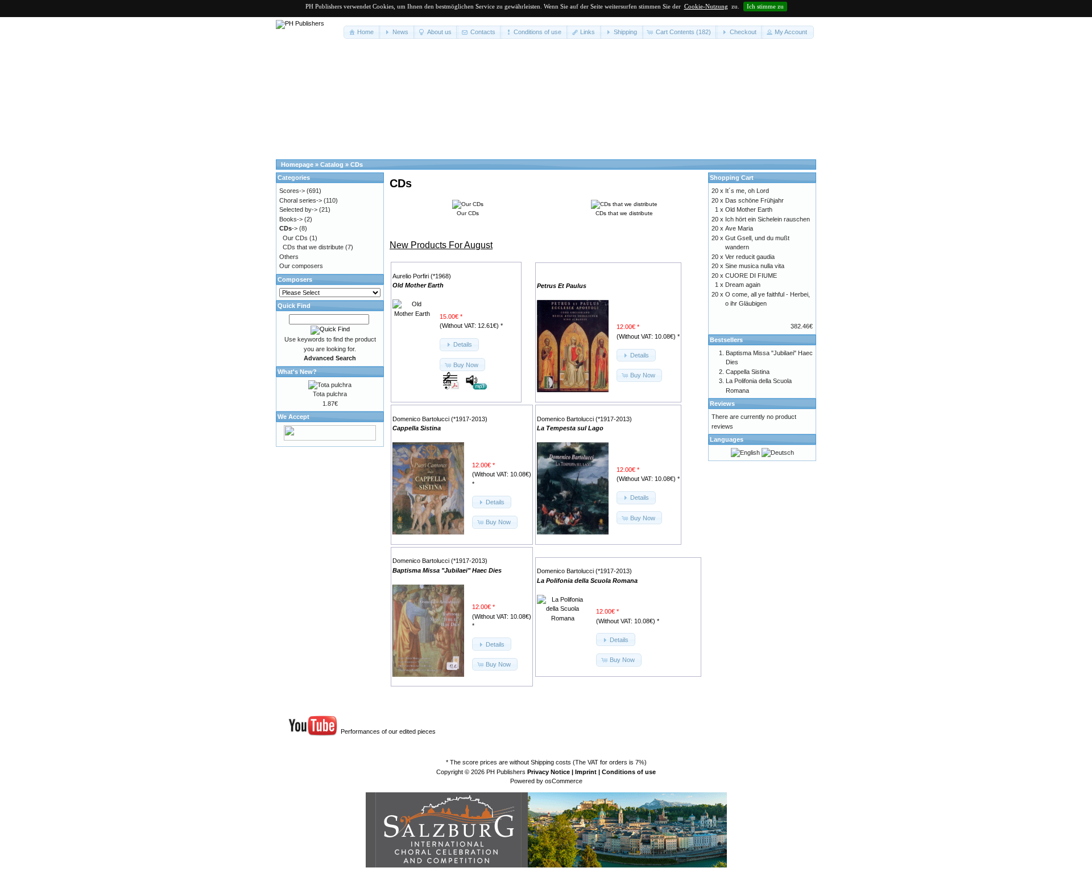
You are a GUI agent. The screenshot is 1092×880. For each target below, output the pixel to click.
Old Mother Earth (418, 285)
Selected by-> (298, 209)
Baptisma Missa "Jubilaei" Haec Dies (447, 570)
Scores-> (292, 190)
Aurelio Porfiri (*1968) (421, 276)
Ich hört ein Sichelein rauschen (767, 219)
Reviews (722, 403)
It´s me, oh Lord (747, 190)
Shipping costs (551, 762)
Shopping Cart (732, 177)
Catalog (332, 164)
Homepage (297, 164)
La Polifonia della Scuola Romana (587, 580)
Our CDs (295, 238)
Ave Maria (739, 228)
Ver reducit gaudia (750, 256)
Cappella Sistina (416, 428)
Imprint (586, 771)
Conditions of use (629, 771)
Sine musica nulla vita (754, 265)
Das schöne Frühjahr (754, 200)
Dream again (742, 284)
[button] (362, 32)
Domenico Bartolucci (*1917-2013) (439, 419)
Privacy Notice (548, 771)
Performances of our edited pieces (388, 731)
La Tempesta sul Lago (570, 428)
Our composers (301, 265)
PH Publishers (506, 771)
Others (289, 256)
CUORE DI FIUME (751, 275)
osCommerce (563, 781)
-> (288, 228)
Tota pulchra (330, 393)
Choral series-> (300, 200)
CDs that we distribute (313, 247)
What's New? (297, 371)
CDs (356, 164)
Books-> (291, 219)
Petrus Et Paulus (561, 285)
